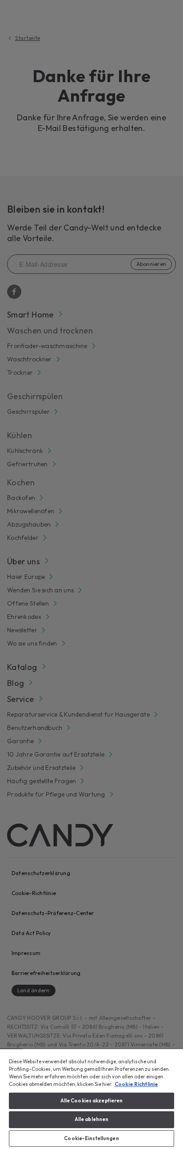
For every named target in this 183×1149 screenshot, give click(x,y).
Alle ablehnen (91, 1119)
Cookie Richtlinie (136, 1084)
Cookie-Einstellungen (91, 1138)
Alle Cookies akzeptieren (91, 1100)
